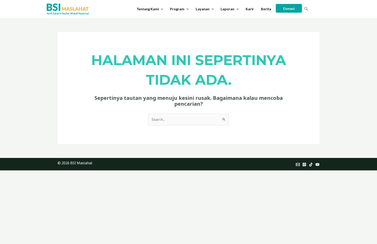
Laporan (227, 9)
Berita (266, 9)
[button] (161, 9)
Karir (250, 9)
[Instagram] (304, 164)
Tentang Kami (148, 9)
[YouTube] (317, 164)
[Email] (298, 164)
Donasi (289, 8)
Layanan (202, 9)
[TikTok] (311, 164)
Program (177, 9)
